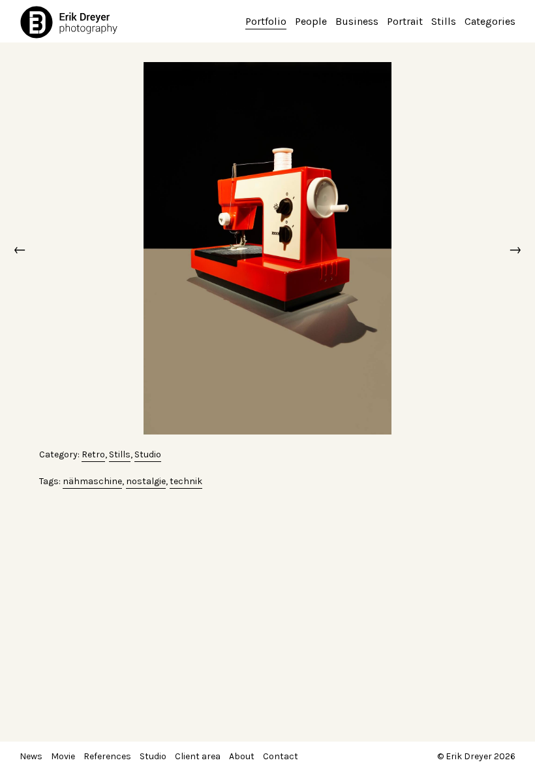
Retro (93, 454)
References (107, 756)
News (31, 756)
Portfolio (265, 21)
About (241, 756)
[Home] (72, 22)
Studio (147, 454)
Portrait (405, 21)
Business (356, 21)
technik (186, 481)
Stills (443, 21)
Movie (63, 756)
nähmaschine (92, 481)
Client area (198, 756)
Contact (280, 756)
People (311, 21)
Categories (490, 21)
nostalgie (146, 481)
